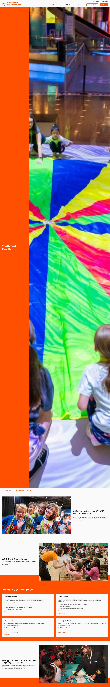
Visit (46, 4)
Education (68, 4)
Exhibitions (53, 4)
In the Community (6, 490)
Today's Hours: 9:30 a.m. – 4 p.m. (100, 1)
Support (77, 4)
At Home (30, 490)
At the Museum (20, 490)
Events (61, 4)
